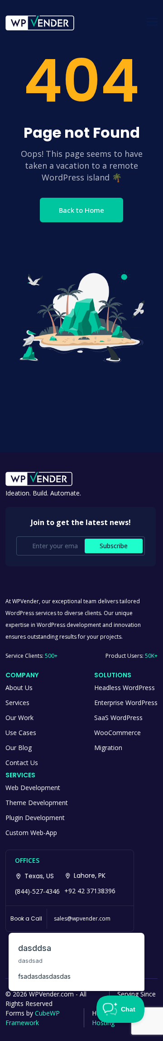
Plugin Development (35, 817)
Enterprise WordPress (126, 702)
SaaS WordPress (118, 717)
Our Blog (18, 747)
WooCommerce (117, 732)
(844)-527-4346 (37, 891)
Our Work (19, 717)
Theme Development (36, 802)
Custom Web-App (31, 832)
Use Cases (20, 732)
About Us (19, 687)
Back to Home (81, 210)
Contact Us (21, 762)
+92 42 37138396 (89, 890)
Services (17, 702)
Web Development (32, 787)
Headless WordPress (124, 687)
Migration (108, 747)
